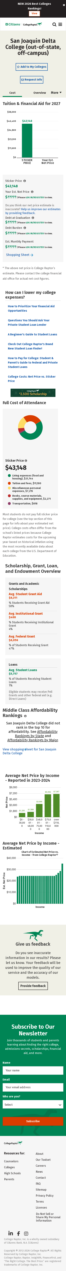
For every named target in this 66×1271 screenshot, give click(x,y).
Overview (39, 92)
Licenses (41, 1207)
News (39, 1171)
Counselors (11, 1161)
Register (39, 197)
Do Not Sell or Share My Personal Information (48, 1217)
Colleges (9, 1167)
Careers (41, 1165)
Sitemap (41, 1189)
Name (6, 1062)
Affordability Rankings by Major (32, 740)
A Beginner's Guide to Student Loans (32, 334)
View (34, 13)
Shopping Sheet (18, 255)
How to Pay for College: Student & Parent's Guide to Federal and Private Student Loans (33, 362)
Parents (9, 1179)
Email (6, 1079)
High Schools (12, 1173)
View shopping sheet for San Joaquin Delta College (29, 751)
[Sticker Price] (25, 181)
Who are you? (11, 1096)
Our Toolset (43, 1159)
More (55, 93)
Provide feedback (33, 986)
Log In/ (30, 197)
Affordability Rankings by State (36, 734)
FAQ (38, 1183)
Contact (41, 1177)
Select (8, 1104)
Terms (40, 1201)
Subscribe (33, 1121)
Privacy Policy (45, 1195)
